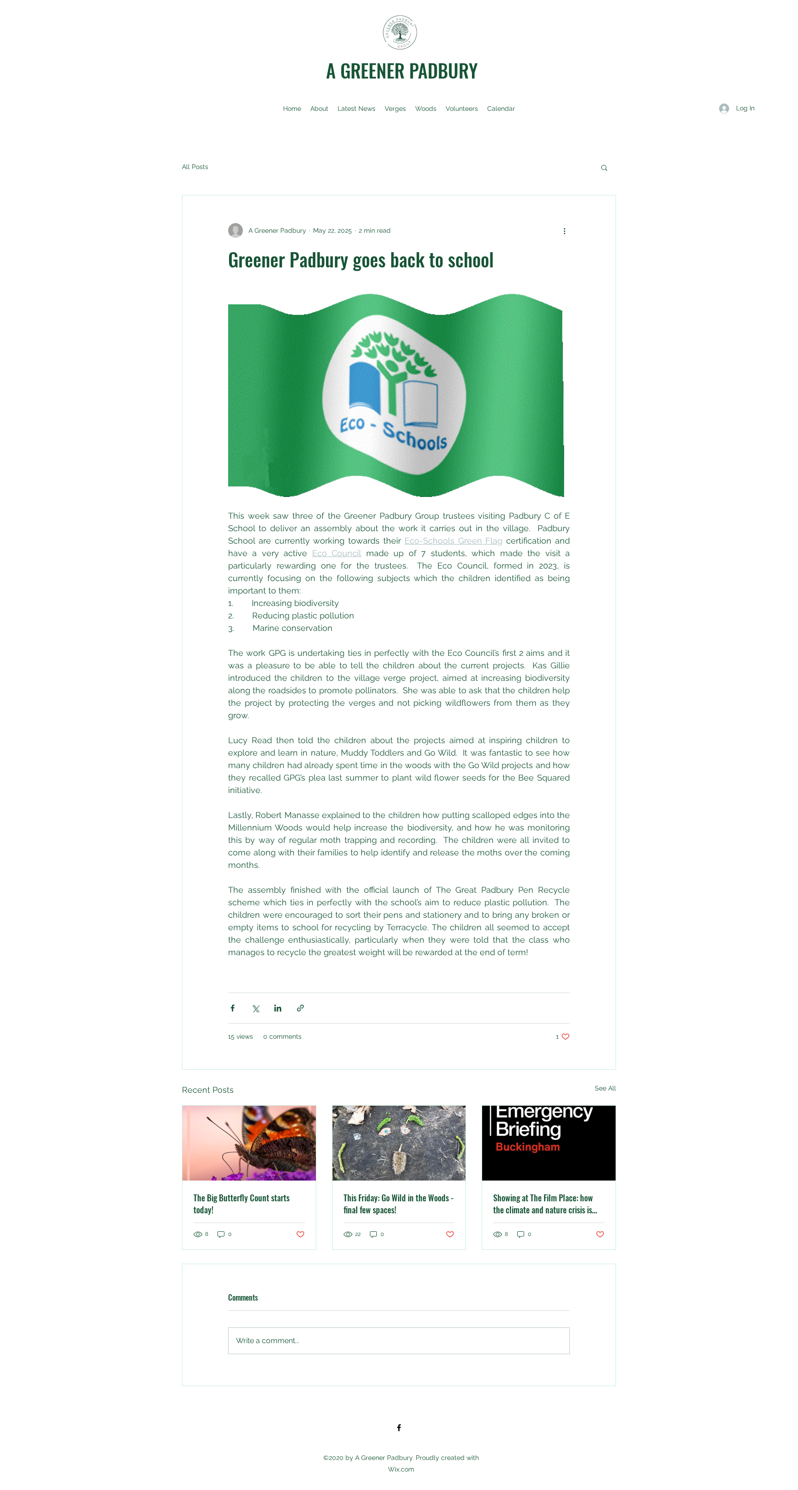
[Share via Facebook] (232, 1008)
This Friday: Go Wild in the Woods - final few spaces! (398, 1204)
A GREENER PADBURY (402, 70)
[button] (604, 167)
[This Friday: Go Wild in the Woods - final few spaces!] (399, 1143)
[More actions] (564, 230)
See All (605, 1088)
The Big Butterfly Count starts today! (241, 1204)
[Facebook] (399, 1427)
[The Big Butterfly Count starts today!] (249, 1143)
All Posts (195, 166)
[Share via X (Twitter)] (255, 1008)
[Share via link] (300, 1008)
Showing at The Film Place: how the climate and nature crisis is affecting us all (543, 1204)
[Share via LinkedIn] (277, 1008)
